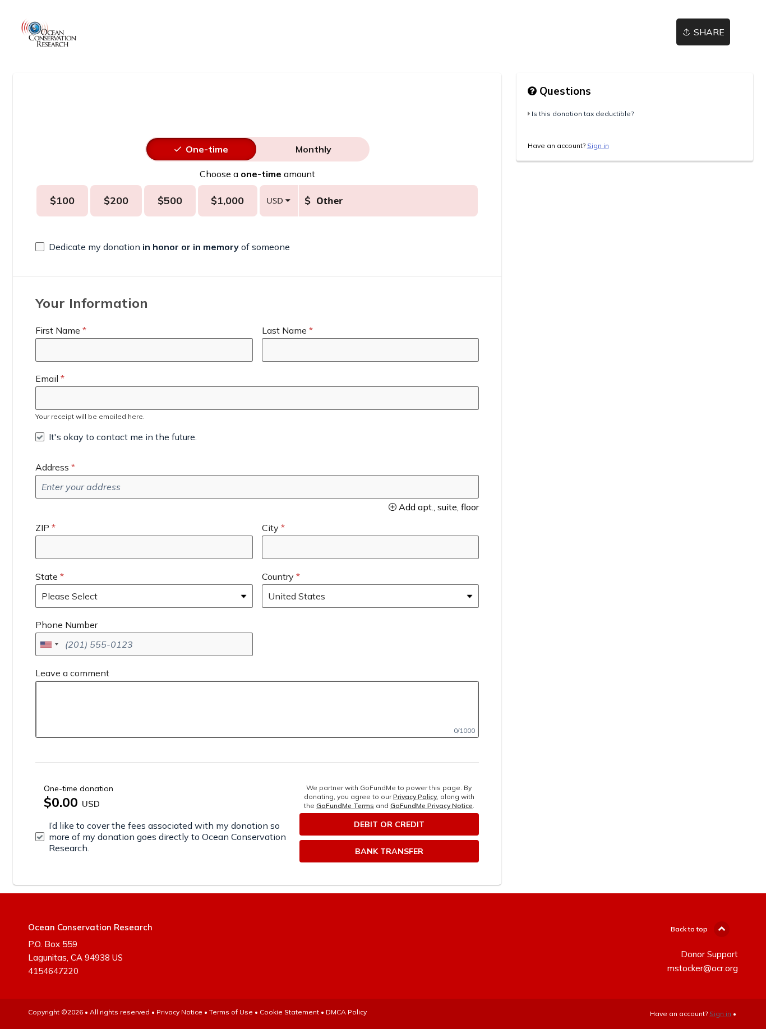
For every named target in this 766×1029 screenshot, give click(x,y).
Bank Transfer (389, 851)
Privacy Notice (179, 1012)
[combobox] (49, 644)
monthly (313, 149)
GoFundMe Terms (345, 805)
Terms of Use (231, 1012)
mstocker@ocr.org (702, 968)
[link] (48, 32)
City (270, 527)
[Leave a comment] (257, 709)
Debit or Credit (389, 824)
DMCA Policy (346, 1012)
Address (52, 467)
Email (46, 378)
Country (278, 576)
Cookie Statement (289, 1012)
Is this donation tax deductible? (583, 113)
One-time (207, 149)
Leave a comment (72, 673)
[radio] (207, 149)
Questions (564, 91)
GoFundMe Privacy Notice (431, 805)
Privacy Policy (415, 796)
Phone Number (66, 624)
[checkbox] (162, 247)
